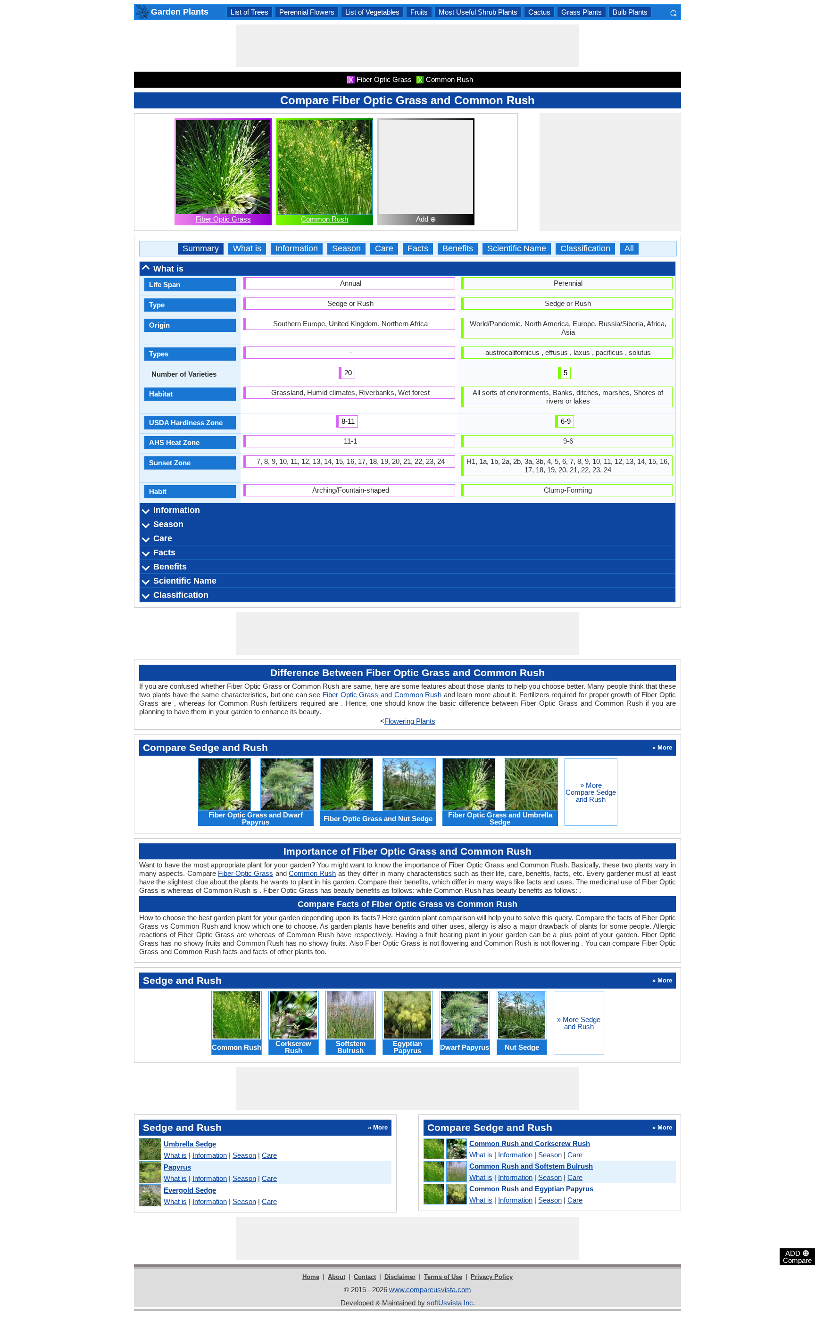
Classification (585, 248)
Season (346, 248)
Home (310, 1276)
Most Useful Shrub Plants (478, 12)
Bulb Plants (630, 12)
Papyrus (177, 1167)
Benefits (457, 248)
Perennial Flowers (306, 12)
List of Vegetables (372, 12)
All (629, 248)
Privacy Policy (492, 1276)
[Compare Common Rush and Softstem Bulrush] (445, 1172)
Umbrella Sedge (190, 1144)
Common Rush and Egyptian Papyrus (531, 1189)
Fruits (419, 12)
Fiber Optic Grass (223, 219)
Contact (365, 1276)
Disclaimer (400, 1276)
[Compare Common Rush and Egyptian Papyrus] (445, 1194)
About (336, 1276)
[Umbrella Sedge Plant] (149, 1149)
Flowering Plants (409, 721)
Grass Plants (581, 12)
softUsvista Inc (450, 1303)
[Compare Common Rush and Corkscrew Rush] (445, 1149)
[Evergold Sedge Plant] (149, 1195)
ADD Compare (797, 1256)
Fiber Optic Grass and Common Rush (382, 695)
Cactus (539, 12)
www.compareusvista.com (430, 1290)
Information (296, 248)
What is (247, 248)
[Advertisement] (407, 46)
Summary (201, 248)
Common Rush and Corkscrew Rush (529, 1143)
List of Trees (249, 12)
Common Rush (324, 219)
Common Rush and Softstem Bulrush (531, 1166)
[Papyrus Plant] (149, 1172)
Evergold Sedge (190, 1190)
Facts (418, 248)
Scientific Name (516, 248)
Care (384, 248)
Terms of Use (443, 1276)
